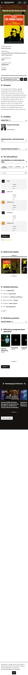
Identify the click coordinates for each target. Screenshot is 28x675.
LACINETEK (10, 212)
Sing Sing (14, 348)
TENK (8, 181)
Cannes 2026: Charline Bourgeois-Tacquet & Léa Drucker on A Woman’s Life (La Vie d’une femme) (9, 405)
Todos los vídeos (7, 418)
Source (3, 240)
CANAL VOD (10, 191)
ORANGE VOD (10, 202)
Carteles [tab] (14, 255)
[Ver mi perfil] (25, 2)
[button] (18, 260)
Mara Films (9, 55)
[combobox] (14, 173)
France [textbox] (4, 173)
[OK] (14, 672)
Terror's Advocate (4, 349)
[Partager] (21, 79)
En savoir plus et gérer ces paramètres (10, 669)
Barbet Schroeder (6, 48)
